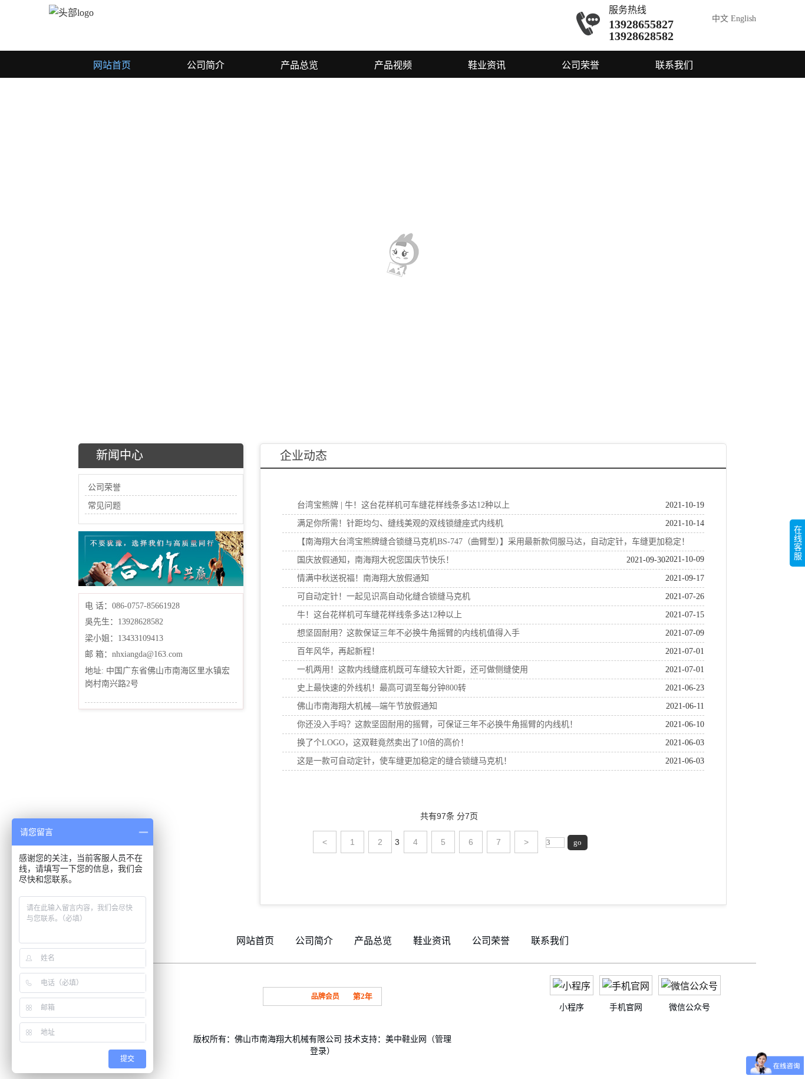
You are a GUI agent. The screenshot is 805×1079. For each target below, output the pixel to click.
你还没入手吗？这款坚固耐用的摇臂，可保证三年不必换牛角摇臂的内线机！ (437, 724)
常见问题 (104, 505)
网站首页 (112, 65)
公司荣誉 (580, 65)
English (743, 18)
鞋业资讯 (487, 65)
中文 (720, 18)
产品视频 (393, 65)
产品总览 (299, 65)
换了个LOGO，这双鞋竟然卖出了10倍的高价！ (383, 742)
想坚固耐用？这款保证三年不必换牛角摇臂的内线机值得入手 (408, 633)
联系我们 (674, 65)
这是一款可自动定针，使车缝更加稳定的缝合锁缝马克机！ (404, 760)
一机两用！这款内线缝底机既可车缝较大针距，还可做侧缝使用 (412, 669)
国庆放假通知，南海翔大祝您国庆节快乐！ (375, 559)
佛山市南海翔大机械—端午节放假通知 (367, 706)
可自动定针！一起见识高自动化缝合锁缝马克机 (383, 596)
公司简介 (206, 65)
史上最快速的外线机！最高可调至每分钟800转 (381, 687)
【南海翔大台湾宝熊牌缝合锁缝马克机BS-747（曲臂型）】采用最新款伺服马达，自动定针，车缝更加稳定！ (493, 541)
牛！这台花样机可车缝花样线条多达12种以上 (379, 614)
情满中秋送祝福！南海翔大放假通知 (363, 578)
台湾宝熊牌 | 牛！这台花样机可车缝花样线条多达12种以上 (403, 505)
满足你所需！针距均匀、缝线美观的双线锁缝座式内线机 (400, 523)
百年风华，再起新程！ (338, 651)
